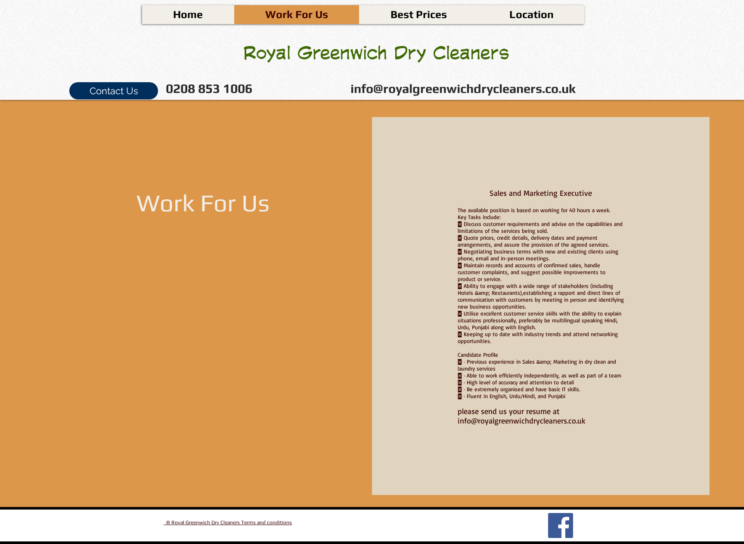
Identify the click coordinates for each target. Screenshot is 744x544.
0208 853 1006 (209, 88)
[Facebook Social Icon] (560, 525)
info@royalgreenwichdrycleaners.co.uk (463, 88)
